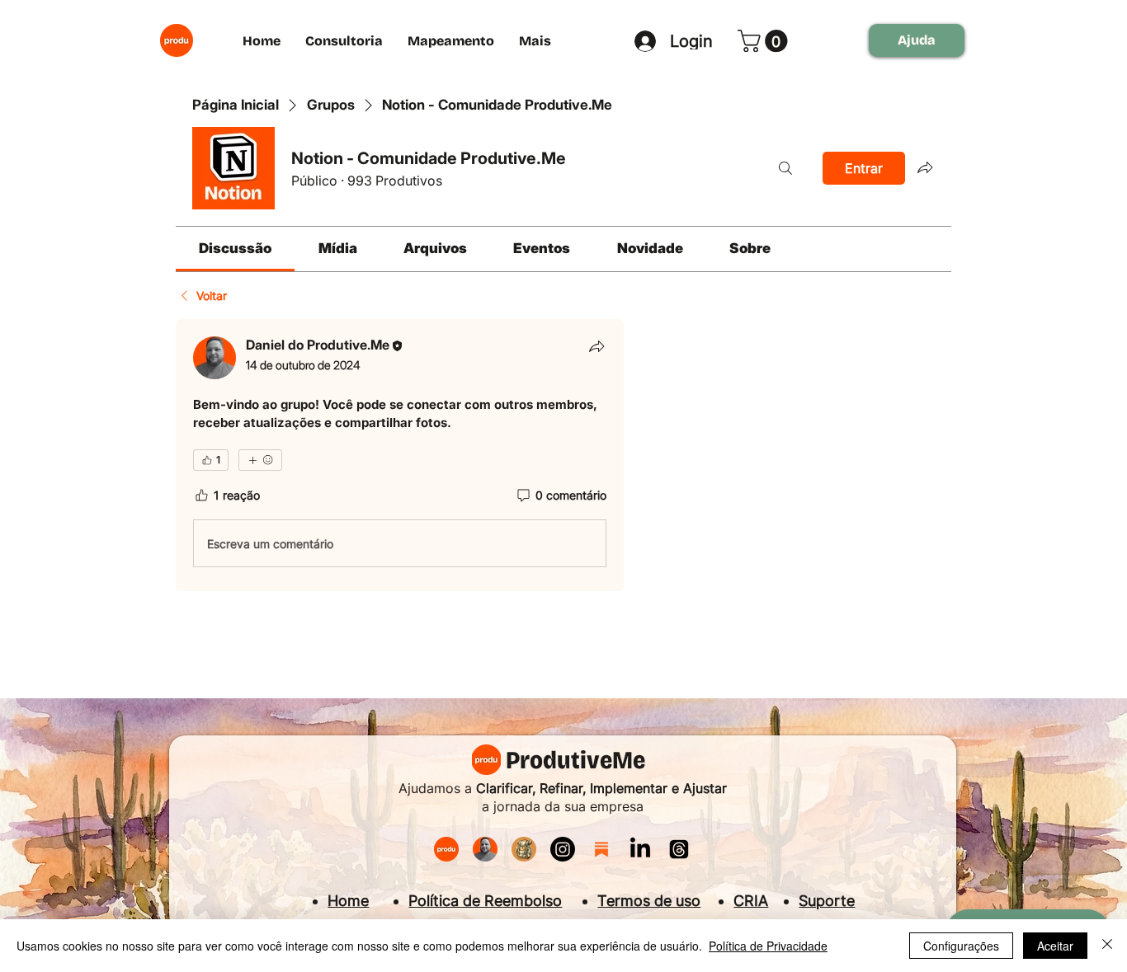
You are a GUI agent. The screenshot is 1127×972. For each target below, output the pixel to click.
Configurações (961, 945)
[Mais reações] (260, 460)
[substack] (601, 849)
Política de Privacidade (768, 945)
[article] (400, 455)
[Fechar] (1107, 945)
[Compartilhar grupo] (925, 167)
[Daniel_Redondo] (485, 849)
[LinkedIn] (640, 849)
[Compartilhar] (596, 346)
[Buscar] (785, 168)
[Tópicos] (679, 849)
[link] (235, 248)
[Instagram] (562, 849)
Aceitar (1055, 945)
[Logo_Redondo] (446, 849)
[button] (765, 41)
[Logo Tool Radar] (524, 849)
